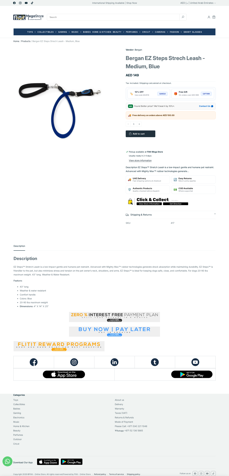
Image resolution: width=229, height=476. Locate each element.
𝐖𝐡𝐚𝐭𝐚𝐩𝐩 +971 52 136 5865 (129, 430)
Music (16, 421)
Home (16, 41)
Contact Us (204, 106)
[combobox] (117, 17)
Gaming (17, 413)
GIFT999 (206, 94)
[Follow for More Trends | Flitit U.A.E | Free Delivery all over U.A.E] (155, 362)
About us (119, 400)
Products (25, 41)
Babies (16, 408)
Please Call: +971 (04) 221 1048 (131, 426)
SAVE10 (162, 94)
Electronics (18, 417)
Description (19, 246)
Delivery (119, 404)
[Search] (182, 17)
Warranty (119, 408)
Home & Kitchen (21, 426)
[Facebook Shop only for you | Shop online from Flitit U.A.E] (34, 362)
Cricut (16, 443)
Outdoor (17, 439)
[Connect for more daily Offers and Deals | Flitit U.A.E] (114, 362)
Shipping (143, 83)
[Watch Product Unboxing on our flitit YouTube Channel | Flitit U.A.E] (195, 362)
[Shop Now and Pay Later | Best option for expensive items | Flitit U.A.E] (114, 332)
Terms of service (116, 474)
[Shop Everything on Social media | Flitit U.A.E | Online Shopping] (74, 362)
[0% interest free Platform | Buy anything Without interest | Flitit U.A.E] (114, 317)
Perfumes (18, 435)
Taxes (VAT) (121, 413)
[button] (213, 17)
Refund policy (100, 474)
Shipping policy (133, 474)
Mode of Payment (124, 421)
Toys (15, 400)
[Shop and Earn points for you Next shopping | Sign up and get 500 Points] (59, 350)
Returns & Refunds (124, 417)
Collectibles (19, 404)
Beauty (16, 430)
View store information (140, 160)
